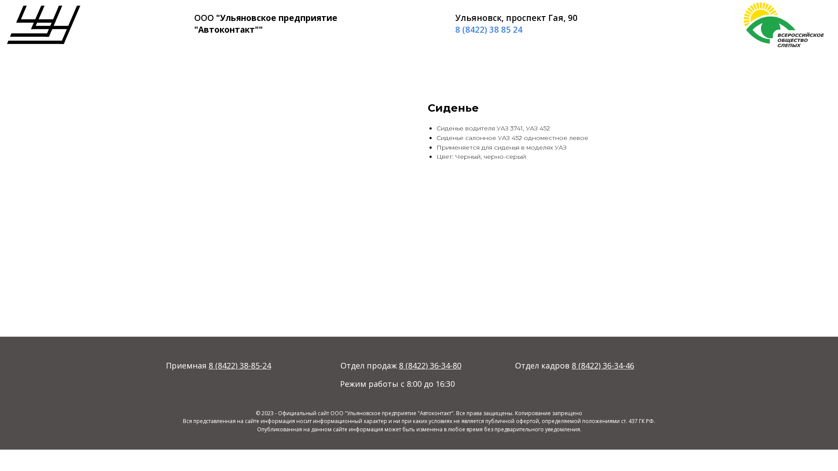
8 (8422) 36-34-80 (430, 365)
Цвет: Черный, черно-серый (481, 156)
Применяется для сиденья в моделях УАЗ (501, 147)
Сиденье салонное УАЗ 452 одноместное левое (512, 138)
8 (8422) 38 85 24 (488, 29)
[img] (43, 25)
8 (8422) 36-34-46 (603, 365)
